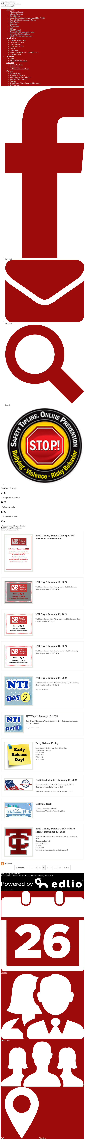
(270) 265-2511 (32, 875)
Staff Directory (15, 22)
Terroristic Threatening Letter (20, 34)
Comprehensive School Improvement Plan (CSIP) (27, 18)
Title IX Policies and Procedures (21, 36)
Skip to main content (8, 2)
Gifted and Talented (17, 46)
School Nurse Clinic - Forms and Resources (25, 83)
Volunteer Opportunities (18, 79)
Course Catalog (15, 44)
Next (65, 868)
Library (12, 48)
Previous (21, 868)
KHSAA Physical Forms (18, 60)
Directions (13, 24)
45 (60, 868)
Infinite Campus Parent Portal (20, 77)
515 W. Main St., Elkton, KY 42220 (13, 875)
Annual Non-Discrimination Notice (22, 32)
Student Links (14, 67)
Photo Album (14, 26)
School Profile (15, 16)
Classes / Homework (17, 42)
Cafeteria (13, 81)
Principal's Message (16, 12)
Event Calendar (15, 73)
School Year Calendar (17, 75)
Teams (12, 58)
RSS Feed (8, 864)
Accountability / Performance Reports (23, 20)
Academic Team (15, 54)
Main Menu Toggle (7, 6)
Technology (14, 50)
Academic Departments (18, 40)
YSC (11, 28)
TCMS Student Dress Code (19, 69)
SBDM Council (15, 30)
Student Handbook (16, 65)
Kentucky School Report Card (12, 526)
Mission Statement (16, 14)
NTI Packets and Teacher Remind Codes (24, 52)
